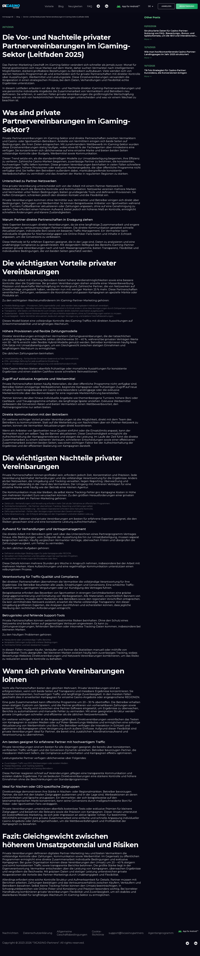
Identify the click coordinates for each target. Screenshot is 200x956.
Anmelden (166, 6)
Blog (61, 6)
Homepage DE (7, 17)
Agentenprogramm (161, 933)
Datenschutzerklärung (37, 933)
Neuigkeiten (75, 6)
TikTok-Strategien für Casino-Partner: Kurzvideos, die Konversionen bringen (165, 71)
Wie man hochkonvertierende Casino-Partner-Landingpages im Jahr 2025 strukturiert (170, 53)
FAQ (89, 6)
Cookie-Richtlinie (98, 933)
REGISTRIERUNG (187, 6)
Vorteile (49, 6)
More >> (148, 39)
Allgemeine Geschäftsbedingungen (72, 933)
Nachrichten (10, 933)
